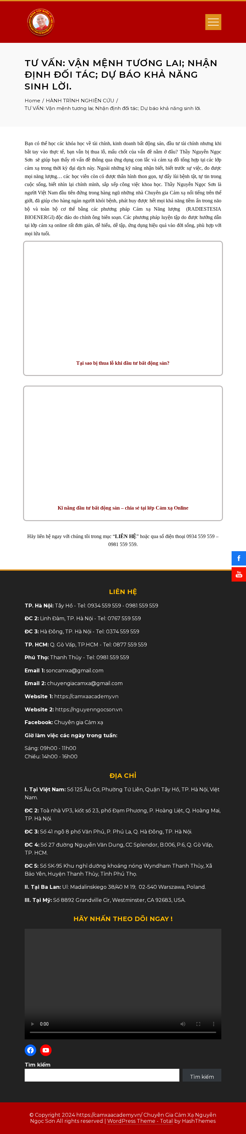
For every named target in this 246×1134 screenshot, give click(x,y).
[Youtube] (46, 1050)
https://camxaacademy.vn (86, 696)
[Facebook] (30, 1050)
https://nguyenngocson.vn (88, 710)
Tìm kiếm (38, 1065)
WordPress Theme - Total (140, 1121)
